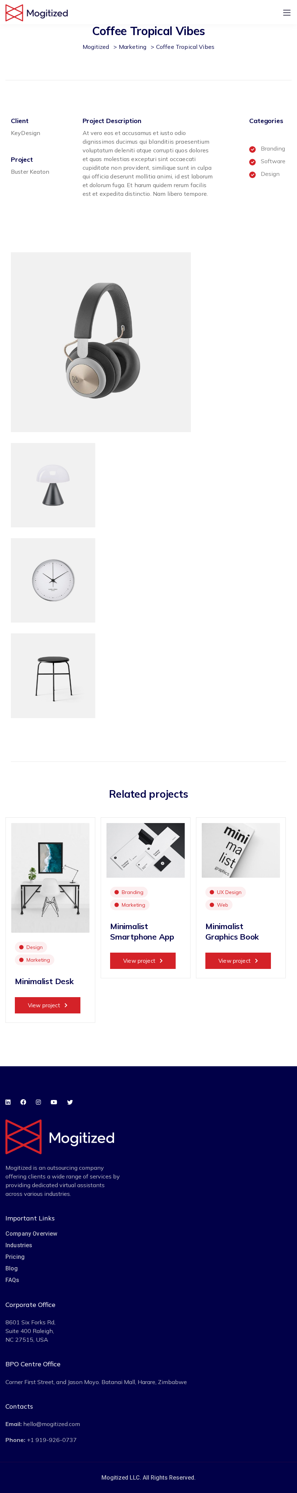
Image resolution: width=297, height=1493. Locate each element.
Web (222, 905)
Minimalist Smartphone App (142, 931)
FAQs (12, 1280)
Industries (19, 1245)
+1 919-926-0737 (52, 1439)
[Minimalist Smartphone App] (145, 849)
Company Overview (31, 1233)
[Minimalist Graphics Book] (241, 849)
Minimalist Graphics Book (232, 931)
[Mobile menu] (286, 12)
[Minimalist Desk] (50, 877)
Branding (132, 892)
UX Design (229, 892)
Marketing (38, 960)
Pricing (15, 1256)
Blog (11, 1268)
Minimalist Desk (44, 981)
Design (34, 947)
